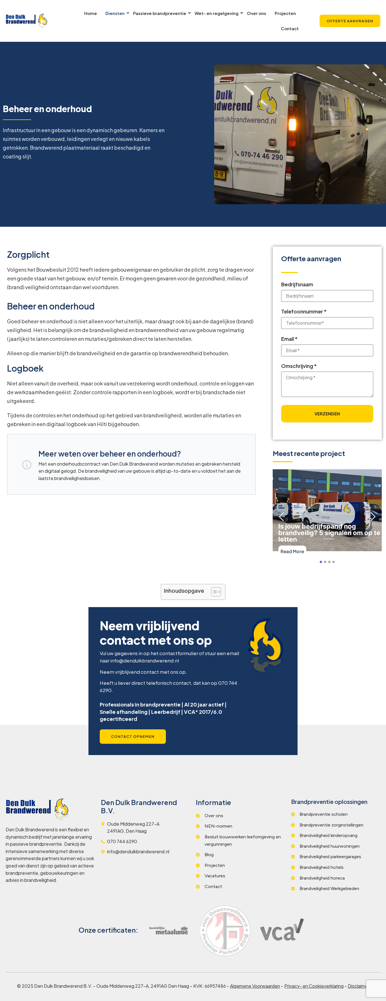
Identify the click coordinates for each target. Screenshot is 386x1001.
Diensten (115, 13)
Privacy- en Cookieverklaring (314, 986)
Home (90, 13)
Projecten (285, 13)
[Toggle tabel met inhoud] (213, 592)
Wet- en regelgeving (216, 13)
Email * (289, 338)
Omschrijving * (299, 366)
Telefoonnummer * (304, 311)
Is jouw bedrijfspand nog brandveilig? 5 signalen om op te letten (329, 533)
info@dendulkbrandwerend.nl (144, 660)
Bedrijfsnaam (297, 284)
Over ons (256, 13)
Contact (290, 28)
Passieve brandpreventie (159, 13)
